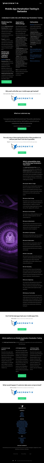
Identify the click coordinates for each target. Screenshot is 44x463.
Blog (22, 441)
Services (22, 414)
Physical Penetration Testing (22, 425)
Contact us (22, 104)
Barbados (22, 416)
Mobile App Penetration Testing (22, 423)
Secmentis (3, 59)
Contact (22, 442)
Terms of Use (15, 453)
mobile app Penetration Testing (22, 424)
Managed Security (22, 427)
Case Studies (22, 440)
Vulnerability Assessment (22, 432)
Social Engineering (22, 433)
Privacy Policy (23, 453)
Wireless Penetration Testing (22, 426)
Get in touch (22, 128)
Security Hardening (22, 429)
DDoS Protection (22, 431)
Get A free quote (6, 81)
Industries (22, 439)
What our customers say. (35, 60)
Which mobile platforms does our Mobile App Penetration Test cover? (36, 57)
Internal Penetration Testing (22, 422)
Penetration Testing (22, 420)
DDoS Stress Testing (22, 430)
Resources (22, 438)
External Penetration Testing (22, 421)
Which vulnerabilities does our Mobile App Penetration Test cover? (36, 51)
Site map (22, 415)
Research (22, 413)
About (22, 412)
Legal (30, 453)
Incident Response (22, 428)
